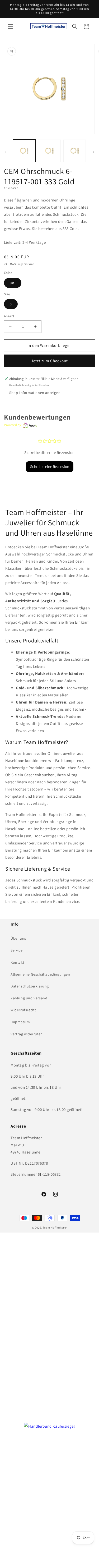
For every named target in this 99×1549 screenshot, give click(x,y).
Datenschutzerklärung (30, 986)
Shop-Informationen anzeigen (34, 392)
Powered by (12, 425)
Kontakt (17, 962)
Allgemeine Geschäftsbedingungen (40, 974)
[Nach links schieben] (6, 152)
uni (13, 283)
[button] (10, 26)
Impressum (20, 1021)
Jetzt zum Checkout (49, 360)
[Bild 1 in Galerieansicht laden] (24, 151)
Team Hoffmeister (55, 1227)
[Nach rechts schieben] (93, 152)
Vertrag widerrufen (27, 1034)
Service (16, 950)
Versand (30, 264)
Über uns (18, 938)
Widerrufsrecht (23, 1010)
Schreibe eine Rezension (49, 466)
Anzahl (9, 316)
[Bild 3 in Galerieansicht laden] (74, 151)
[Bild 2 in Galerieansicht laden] (49, 151)
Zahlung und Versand (29, 998)
